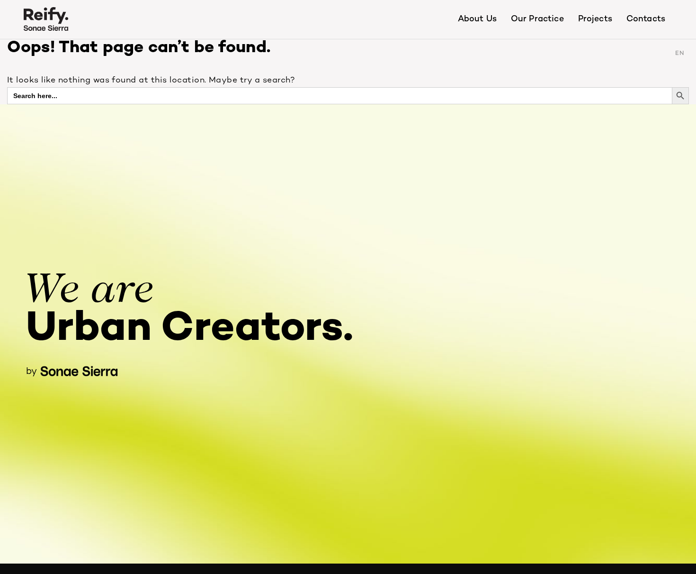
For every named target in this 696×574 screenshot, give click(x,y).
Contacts (645, 19)
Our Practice (537, 19)
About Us (477, 19)
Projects (595, 19)
